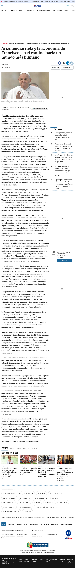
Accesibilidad (53, 559)
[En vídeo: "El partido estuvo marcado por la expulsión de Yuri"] (28, 459)
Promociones (34, 524)
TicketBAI (55, 498)
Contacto (11, 524)
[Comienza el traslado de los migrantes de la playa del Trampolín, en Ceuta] (46, 459)
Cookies (41, 559)
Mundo (12, 448)
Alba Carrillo (55, 493)
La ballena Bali (25, 507)
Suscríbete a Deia (66, 524)
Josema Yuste (49, 502)
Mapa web (33, 534)
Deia (2, 533)
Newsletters (45, 524)
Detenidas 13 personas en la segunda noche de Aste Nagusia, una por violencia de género (39, 43)
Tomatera (27, 511)
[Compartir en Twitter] (63, 63)
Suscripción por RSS (52, 534)
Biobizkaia (41, 493)
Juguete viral (25, 498)
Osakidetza (63, 502)
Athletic (37, 502)
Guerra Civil (26, 448)
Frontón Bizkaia (9, 507)
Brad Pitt (29, 493)
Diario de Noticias (21, 533)
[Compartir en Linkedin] (68, 63)
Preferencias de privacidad (70, 561)
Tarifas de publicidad (36, 536)
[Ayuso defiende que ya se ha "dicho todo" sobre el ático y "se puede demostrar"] (9, 459)
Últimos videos (9, 452)
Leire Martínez (24, 502)
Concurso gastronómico (12, 493)
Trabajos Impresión (52, 533)
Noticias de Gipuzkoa (22, 534)
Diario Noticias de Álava (7, 534)
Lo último (56, 129)
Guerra (18, 448)
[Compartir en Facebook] (59, 63)
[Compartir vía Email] (72, 63)
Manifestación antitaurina (45, 507)
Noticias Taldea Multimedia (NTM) (8, 536)
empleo (34, 448)
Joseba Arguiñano (40, 498)
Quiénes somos (22, 524)
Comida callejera (9, 498)
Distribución (34, 533)
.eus (3, 524)
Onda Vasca (20, 536)
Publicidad (54, 524)
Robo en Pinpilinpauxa (11, 511)
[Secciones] (2, 5)
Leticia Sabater (8, 502)
